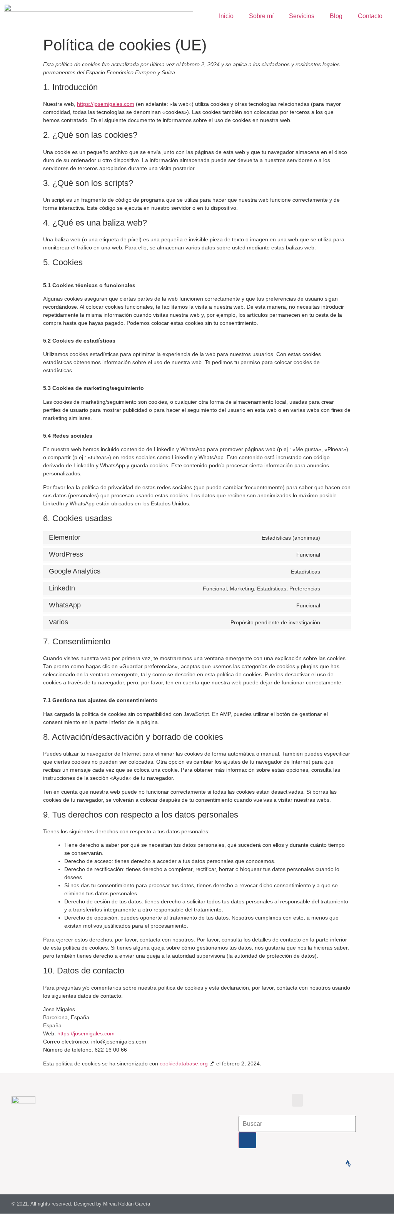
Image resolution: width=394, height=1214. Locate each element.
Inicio (226, 16)
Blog (336, 16)
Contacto (370, 16)
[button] (297, 1100)
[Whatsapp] (290, 1163)
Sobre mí (261, 16)
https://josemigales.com (105, 104)
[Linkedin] (329, 1163)
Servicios (301, 16)
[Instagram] (309, 1163)
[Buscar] (247, 1140)
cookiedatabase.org (184, 1063)
